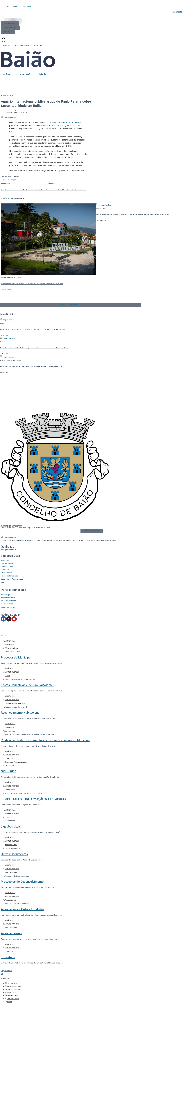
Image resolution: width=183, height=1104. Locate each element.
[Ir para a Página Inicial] (3, 39)
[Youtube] (14, 619)
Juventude (8, 957)
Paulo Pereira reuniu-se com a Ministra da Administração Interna (23, 190)
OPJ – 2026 (8, 771)
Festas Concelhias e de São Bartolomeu (27, 685)
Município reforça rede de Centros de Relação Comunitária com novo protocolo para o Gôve (32, 329)
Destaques (3, 277)
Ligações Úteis (11, 826)
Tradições (18, 277)
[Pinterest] (20, 180)
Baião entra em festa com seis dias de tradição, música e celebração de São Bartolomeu (32, 284)
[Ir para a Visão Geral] (3, 21)
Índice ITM (38, 46)
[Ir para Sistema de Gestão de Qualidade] (8, 550)
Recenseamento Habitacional (20, 712)
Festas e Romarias (11, 277)
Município (6, 46)
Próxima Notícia (50, 183)
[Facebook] (3, 619)
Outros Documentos (14, 854)
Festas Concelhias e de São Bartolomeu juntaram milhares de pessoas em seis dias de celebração (34, 348)
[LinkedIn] (17, 180)
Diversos (2, 323)
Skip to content (6, 971)
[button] (28, 59)
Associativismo (11, 933)
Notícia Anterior (5, 183)
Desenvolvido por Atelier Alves (12, 628)
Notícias (6, 6)
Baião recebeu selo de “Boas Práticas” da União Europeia (66, 190)
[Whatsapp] (23, 180)
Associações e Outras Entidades (22, 909)
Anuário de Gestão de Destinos (68, 122)
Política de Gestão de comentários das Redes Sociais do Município (45, 740)
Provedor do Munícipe (15, 657)
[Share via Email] (25, 180)
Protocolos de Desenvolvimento (22, 881)
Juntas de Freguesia (22, 46)
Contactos (27, 6)
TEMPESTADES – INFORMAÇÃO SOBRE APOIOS (33, 799)
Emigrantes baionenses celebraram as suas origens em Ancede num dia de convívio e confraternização (132, 214)
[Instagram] (8, 619)
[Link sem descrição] (64, 274)
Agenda (16, 6)
